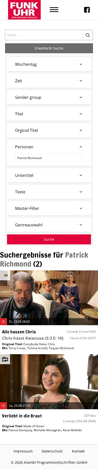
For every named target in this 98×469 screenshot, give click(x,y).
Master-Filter (27, 208)
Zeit (18, 81)
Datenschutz (52, 451)
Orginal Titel (26, 130)
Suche (49, 239)
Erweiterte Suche (49, 48)
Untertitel (24, 175)
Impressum (23, 451)
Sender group (28, 97)
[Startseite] (24, 10)
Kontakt (78, 451)
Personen (24, 147)
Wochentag (26, 64)
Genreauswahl (28, 225)
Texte (20, 192)
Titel (19, 114)
